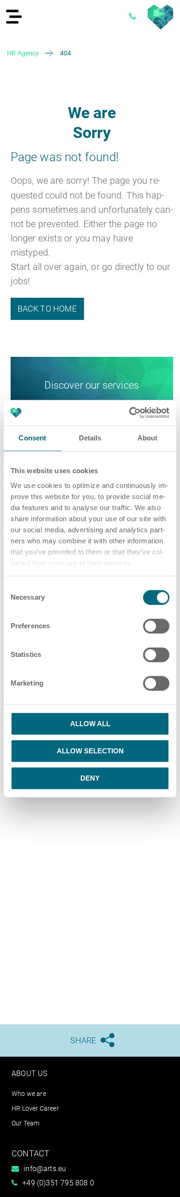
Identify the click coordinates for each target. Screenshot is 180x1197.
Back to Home (47, 308)
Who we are (29, 1093)
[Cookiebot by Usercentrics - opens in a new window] (129, 413)
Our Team (25, 1123)
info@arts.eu (45, 1168)
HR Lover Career (35, 1108)
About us (29, 1073)
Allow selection (90, 751)
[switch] (156, 626)
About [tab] (148, 438)
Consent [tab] (32, 438)
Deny (90, 778)
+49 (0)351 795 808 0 (58, 1183)
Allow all (90, 724)
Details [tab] (90, 438)
